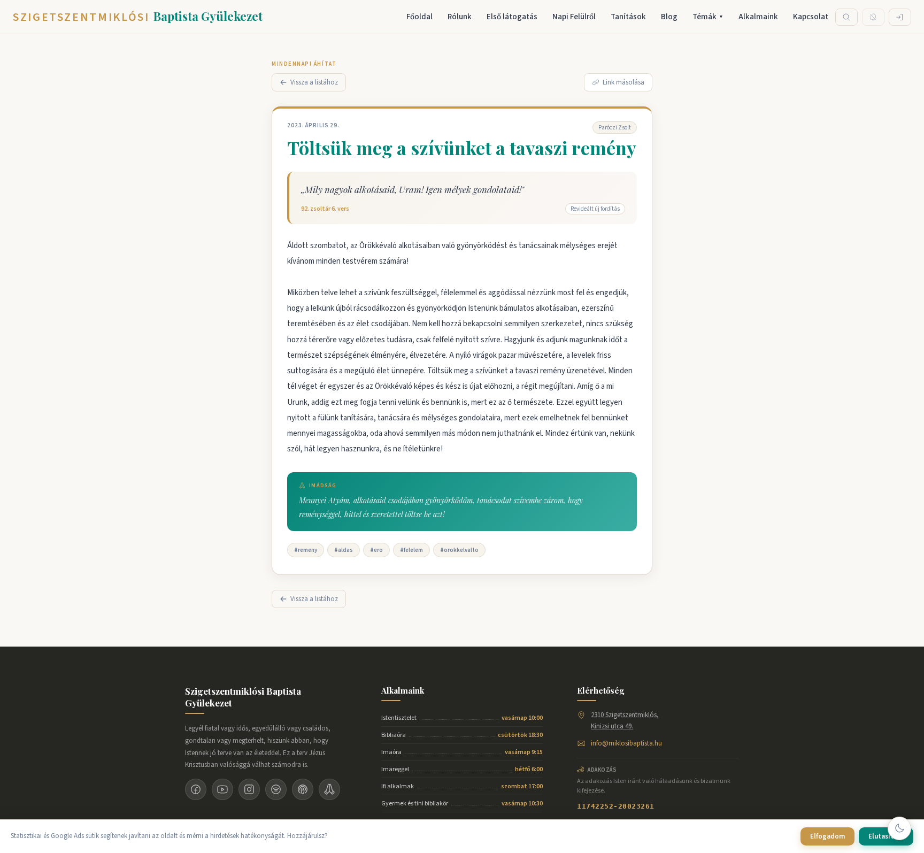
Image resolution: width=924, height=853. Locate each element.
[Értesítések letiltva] (873, 17)
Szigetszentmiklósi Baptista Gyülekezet (243, 697)
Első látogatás (512, 16)
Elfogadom (827, 836)
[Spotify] (276, 789)
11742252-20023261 (615, 806)
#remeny (305, 550)
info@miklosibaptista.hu (626, 743)
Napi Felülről (574, 16)
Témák (707, 16)
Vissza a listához (314, 82)
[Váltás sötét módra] (899, 828)
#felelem (411, 550)
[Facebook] (195, 789)
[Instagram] (249, 789)
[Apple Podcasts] (302, 789)
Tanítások (628, 16)
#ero (376, 550)
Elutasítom (886, 836)
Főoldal (419, 16)
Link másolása (623, 82)
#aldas (343, 550)
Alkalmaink (758, 16)
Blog (669, 16)
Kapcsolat (810, 16)
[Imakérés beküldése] (329, 789)
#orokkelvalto (459, 550)
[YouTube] (222, 789)
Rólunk (460, 16)
